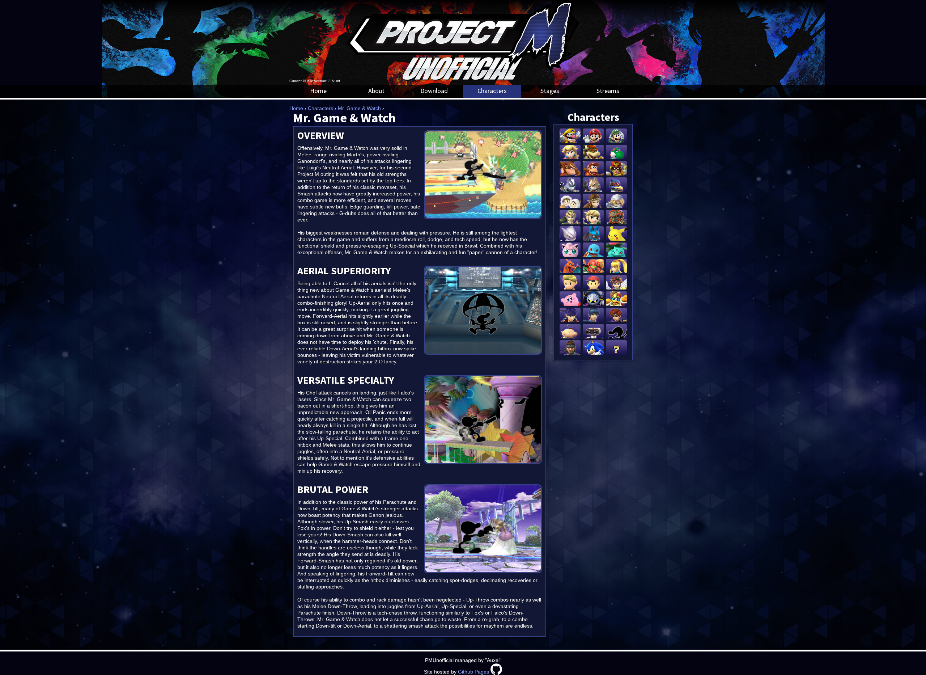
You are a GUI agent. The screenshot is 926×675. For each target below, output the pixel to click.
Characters (492, 91)
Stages (549, 91)
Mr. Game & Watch (359, 108)
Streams (607, 91)
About (376, 91)
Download (434, 91)
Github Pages (473, 672)
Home (318, 91)
